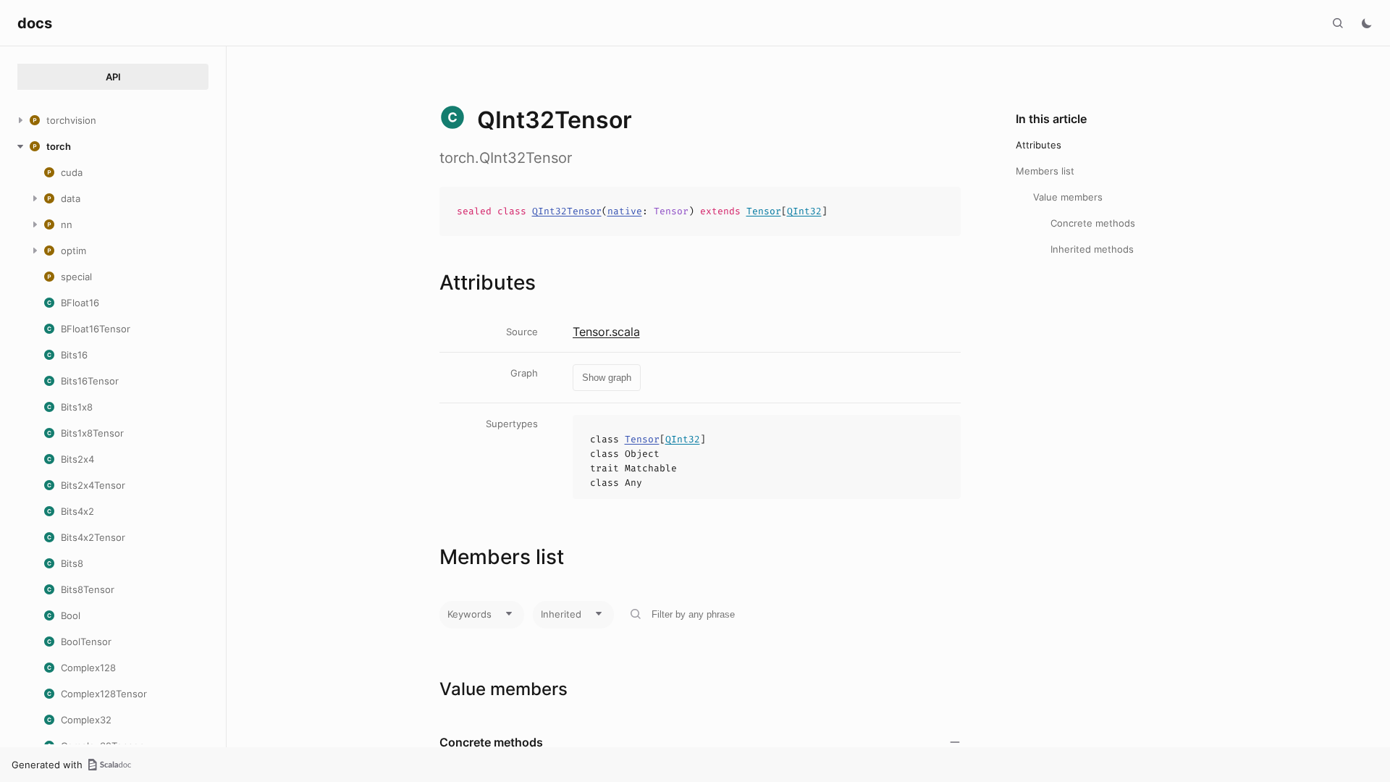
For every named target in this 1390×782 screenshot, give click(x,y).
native (624, 211)
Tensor (763, 211)
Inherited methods (1092, 249)
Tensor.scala (606, 331)
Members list (1045, 171)
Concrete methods (1092, 223)
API (113, 77)
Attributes (1038, 145)
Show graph (606, 377)
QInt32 (804, 211)
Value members (1068, 197)
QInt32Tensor (567, 211)
